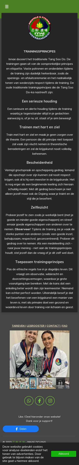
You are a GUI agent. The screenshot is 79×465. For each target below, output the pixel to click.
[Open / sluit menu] (7, 6)
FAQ (64, 325)
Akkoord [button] (63, 453)
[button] (66, 334)
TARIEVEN (18, 325)
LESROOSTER (36, 325)
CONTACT (54, 325)
